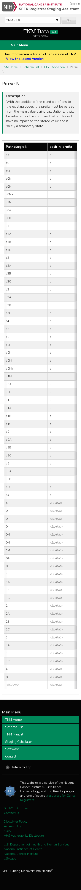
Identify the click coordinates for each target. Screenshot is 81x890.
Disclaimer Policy (15, 821)
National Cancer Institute (21, 854)
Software (12, 749)
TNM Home (10, 67)
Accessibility (12, 826)
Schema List (31, 67)
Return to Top (21, 767)
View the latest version (25, 59)
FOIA (7, 831)
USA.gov (10, 858)
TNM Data (39, 31)
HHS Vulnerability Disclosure (24, 835)
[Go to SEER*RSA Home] (40, 7)
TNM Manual (14, 734)
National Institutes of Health (23, 849)
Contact (10, 756)
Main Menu (19, 45)
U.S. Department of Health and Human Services (36, 844)
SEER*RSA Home (16, 808)
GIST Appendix (54, 67)
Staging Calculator (18, 742)
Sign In (75, 3)
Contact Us (11, 813)
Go (69, 20)
